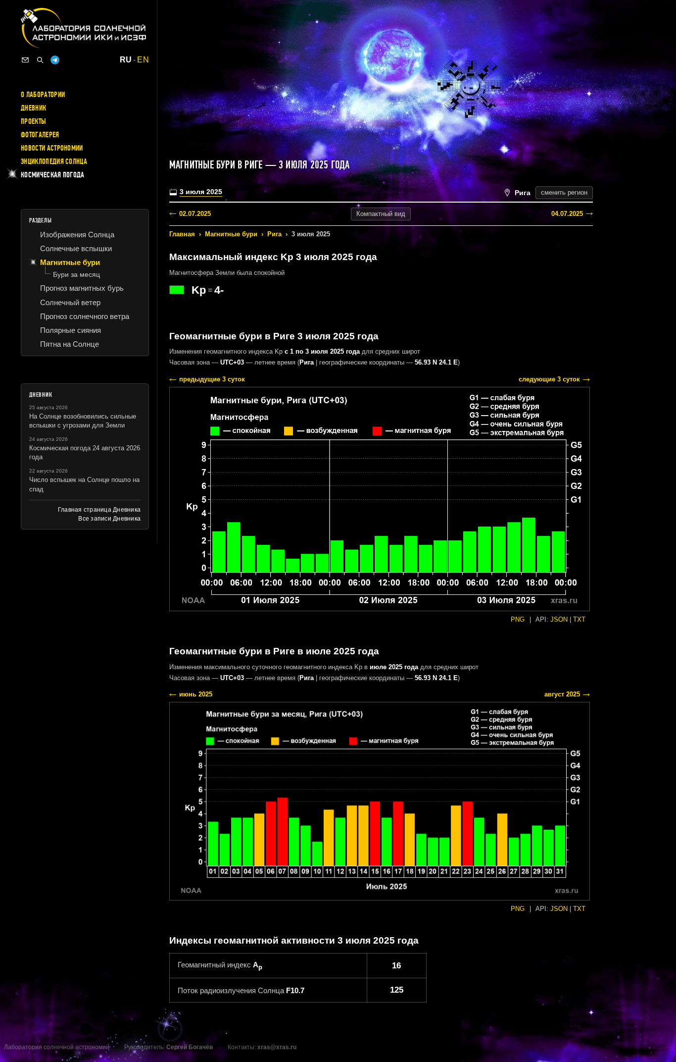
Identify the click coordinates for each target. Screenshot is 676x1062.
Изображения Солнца (77, 234)
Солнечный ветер (70, 302)
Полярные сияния (70, 330)
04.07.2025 (567, 213)
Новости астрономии (52, 148)
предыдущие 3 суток (212, 379)
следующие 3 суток (549, 379)
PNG (518, 619)
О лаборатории (43, 95)
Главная (182, 234)
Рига (274, 234)
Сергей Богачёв (189, 1047)
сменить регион (564, 192)
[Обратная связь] (25, 59)
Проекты (33, 121)
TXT (579, 619)
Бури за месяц (76, 274)
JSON (559, 619)
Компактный (380, 213)
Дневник (33, 108)
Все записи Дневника (109, 518)
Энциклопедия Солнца (54, 161)
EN (143, 60)
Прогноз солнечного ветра (84, 316)
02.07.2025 (195, 213)
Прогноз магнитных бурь (82, 288)
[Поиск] (40, 59)
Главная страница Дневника (99, 509)
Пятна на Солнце (69, 344)
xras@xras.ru (276, 1047)
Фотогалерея (40, 135)
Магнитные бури (231, 234)
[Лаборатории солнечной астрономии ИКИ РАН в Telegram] (54, 59)
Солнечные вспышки (76, 248)
